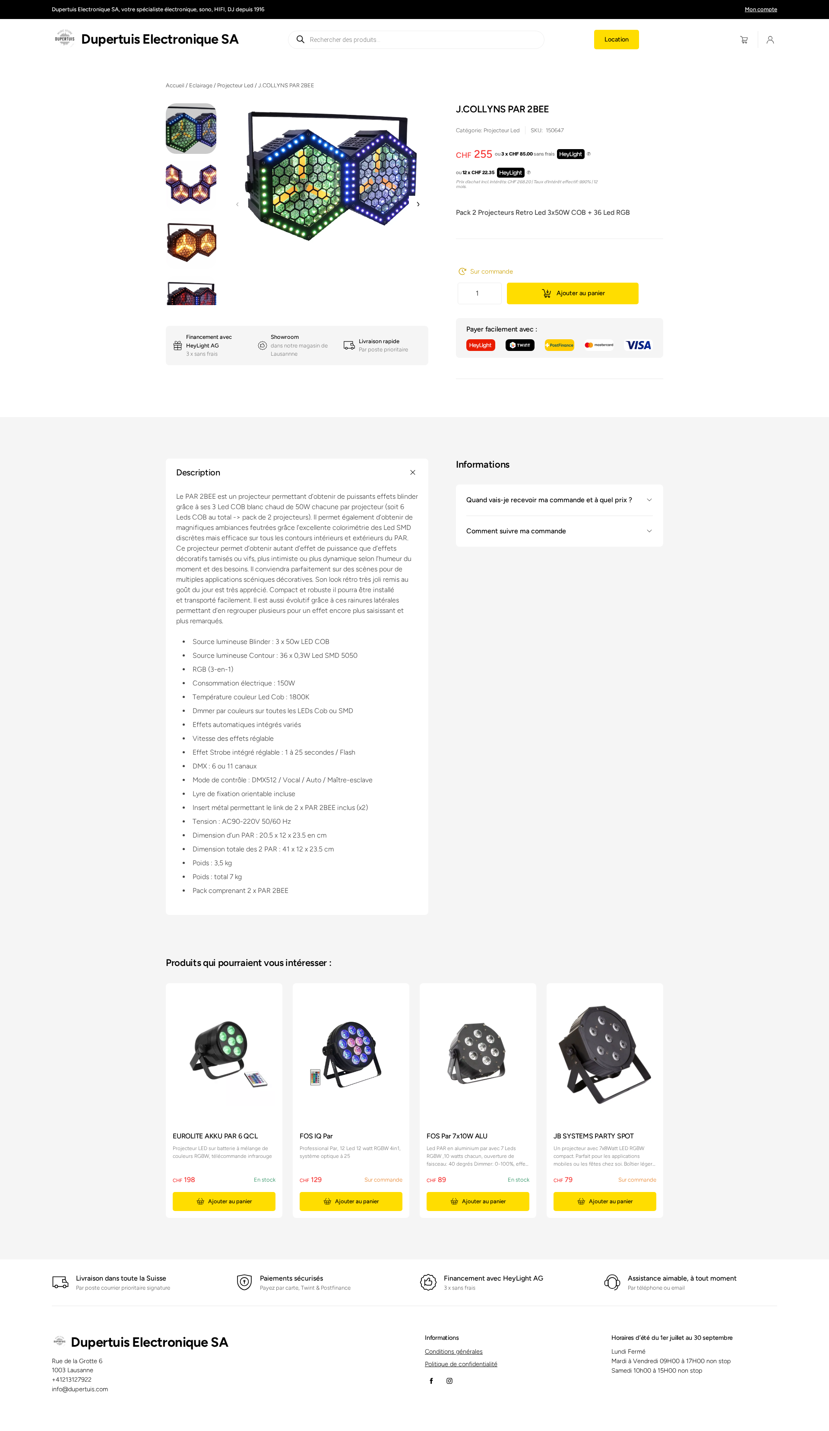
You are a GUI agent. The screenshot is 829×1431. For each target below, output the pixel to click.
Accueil (175, 85)
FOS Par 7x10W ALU (457, 1136)
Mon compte (761, 9)
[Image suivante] (417, 204)
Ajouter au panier (581, 293)
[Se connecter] (770, 39)
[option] (191, 186)
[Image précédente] (237, 204)
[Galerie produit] (327, 173)
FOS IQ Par (316, 1136)
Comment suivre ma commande (516, 531)
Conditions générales (454, 1351)
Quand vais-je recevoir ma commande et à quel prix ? (549, 500)
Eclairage (200, 85)
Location (616, 39)
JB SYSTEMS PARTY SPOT (594, 1136)
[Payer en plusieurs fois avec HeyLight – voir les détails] (589, 154)
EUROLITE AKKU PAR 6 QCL (215, 1136)
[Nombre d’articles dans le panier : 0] (744, 39)
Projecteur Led (235, 85)
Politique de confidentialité (461, 1364)
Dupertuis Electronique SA (159, 39)
